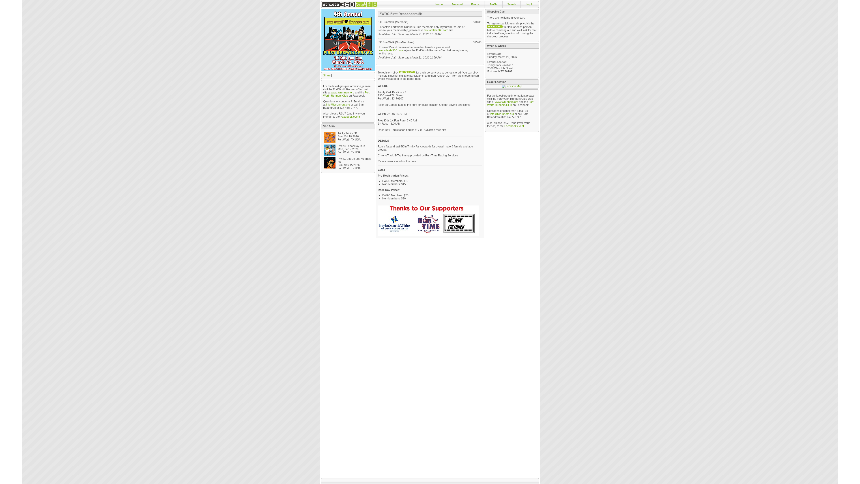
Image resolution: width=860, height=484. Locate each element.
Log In (529, 4)
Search (511, 4)
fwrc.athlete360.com (436, 30)
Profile (493, 4)
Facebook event (350, 116)
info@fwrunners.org (338, 104)
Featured (457, 4)
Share (327, 75)
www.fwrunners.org (342, 92)
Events (475, 4)
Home (439, 4)
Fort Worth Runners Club (346, 94)
